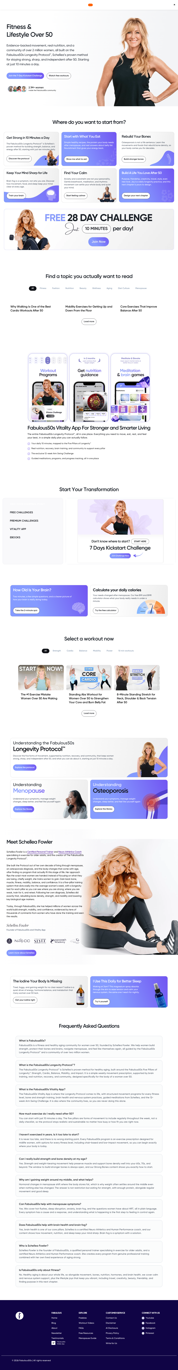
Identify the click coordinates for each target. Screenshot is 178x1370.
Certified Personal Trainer (40, 852)
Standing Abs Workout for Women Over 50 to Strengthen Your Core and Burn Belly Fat (89, 698)
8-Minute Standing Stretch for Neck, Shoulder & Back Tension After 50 (136, 698)
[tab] (32, 288)
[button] (89, 321)
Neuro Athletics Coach (70, 852)
